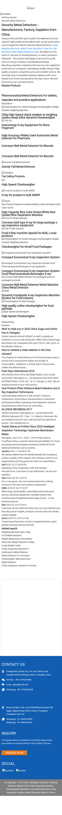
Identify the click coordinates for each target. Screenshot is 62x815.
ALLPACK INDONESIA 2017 (17, 409)
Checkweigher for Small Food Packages (27, 246)
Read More (7, 103)
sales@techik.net (17, 684)
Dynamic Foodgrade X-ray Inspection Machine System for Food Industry (31, 296)
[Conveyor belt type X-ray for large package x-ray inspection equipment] (14, 218)
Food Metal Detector (12, 535)
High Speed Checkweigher (18, 184)
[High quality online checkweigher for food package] (18, 301)
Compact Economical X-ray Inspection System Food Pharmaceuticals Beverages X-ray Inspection (31, 273)
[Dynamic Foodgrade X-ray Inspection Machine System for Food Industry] (5, 290)
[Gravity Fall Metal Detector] (16, 162)
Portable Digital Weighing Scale (23, 52)
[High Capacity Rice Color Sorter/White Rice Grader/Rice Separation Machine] (31, 204)
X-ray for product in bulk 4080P (21, 195)
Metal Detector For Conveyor (16, 555)
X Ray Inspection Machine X (15, 549)
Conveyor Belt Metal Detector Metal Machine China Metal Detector (30, 286)
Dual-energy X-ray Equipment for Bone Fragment (26, 126)
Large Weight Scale (11, 545)
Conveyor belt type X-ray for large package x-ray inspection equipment (30, 224)
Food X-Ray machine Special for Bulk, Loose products (29, 234)
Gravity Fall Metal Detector (18, 166)
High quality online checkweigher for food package (28, 307)
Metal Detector (9, 562)
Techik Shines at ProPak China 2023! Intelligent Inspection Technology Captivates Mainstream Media (28, 430)
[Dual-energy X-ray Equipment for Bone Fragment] (7, 120)
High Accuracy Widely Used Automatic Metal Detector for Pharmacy (30, 137)
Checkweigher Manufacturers (16, 559)
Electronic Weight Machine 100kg (18, 542)
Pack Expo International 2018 (18, 371)
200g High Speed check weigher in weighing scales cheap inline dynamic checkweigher (29, 116)
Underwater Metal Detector (15, 552)
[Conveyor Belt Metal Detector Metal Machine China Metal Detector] (31, 278)
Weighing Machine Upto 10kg (16, 532)
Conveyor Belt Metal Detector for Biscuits (27, 145)
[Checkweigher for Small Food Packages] (31, 240)
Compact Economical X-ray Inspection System (31, 257)
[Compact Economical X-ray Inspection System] (26, 252)
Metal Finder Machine (31, 48)
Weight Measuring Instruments (17, 538)
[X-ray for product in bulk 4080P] (18, 190)
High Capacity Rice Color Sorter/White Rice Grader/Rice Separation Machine (28, 213)
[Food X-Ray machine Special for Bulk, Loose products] (13, 228)
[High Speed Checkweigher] (3, 180)
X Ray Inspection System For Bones (19, 565)
